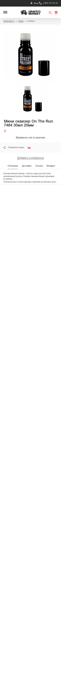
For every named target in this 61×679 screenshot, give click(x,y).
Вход (36, 3)
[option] (30, 55)
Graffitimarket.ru (8, 21)
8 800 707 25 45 (50, 3)
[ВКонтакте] (28, 147)
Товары (21, 21)
